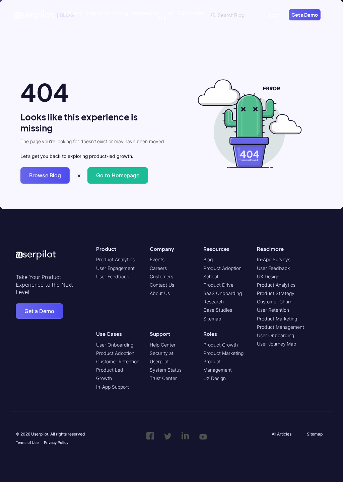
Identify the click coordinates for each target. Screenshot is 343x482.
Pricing (120, 12)
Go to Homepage (117, 175)
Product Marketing (223, 353)
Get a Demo (304, 15)
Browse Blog (45, 175)
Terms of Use (27, 442)
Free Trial (165, 15)
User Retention (273, 310)
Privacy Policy (56, 442)
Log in (275, 15)
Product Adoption (115, 353)
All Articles (282, 434)
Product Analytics (115, 259)
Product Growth (220, 345)
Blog (208, 259)
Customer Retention (117, 361)
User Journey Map (276, 344)
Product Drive (218, 285)
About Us (160, 293)
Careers (158, 268)
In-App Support (112, 387)
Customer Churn (274, 301)
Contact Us (162, 285)
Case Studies (217, 310)
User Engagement (115, 268)
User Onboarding (114, 345)
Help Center (163, 345)
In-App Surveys (273, 259)
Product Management (280, 327)
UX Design (214, 378)
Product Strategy (275, 293)
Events (157, 259)
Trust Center (163, 378)
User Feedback (112, 276)
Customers (190, 12)
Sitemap (212, 318)
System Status (166, 370)
